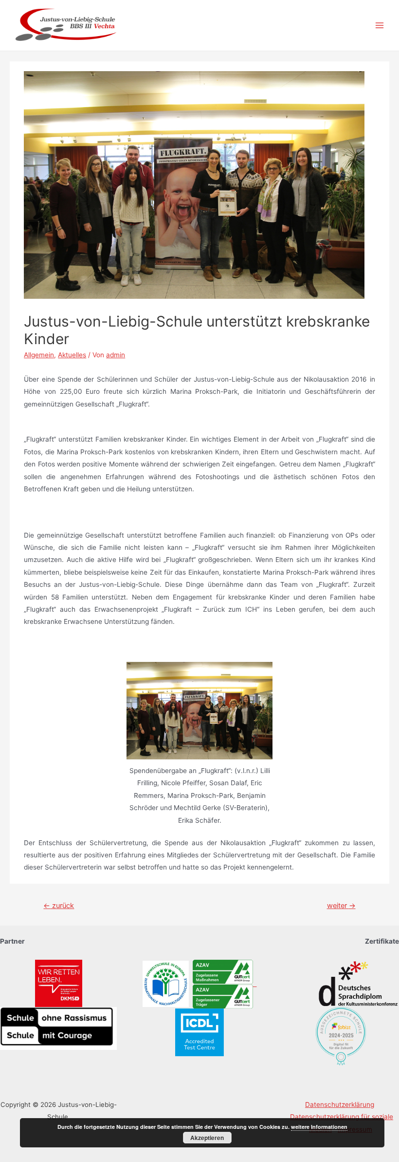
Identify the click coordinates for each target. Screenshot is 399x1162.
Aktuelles (72, 355)
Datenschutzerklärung (339, 1104)
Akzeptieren (207, 1137)
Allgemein (39, 355)
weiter (341, 905)
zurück (58, 905)
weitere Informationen (319, 1126)
